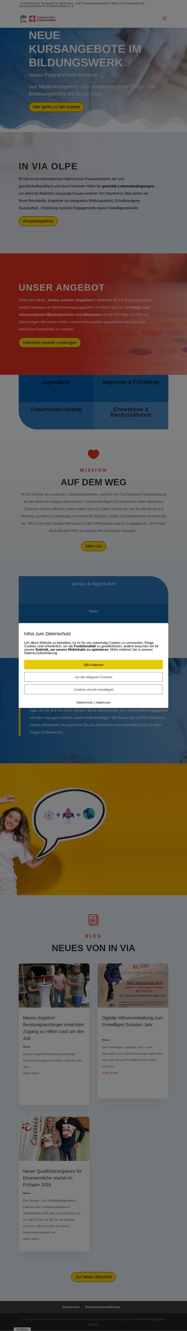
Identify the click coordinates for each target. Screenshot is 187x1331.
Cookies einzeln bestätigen (94, 689)
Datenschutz (84, 702)
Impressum (103, 702)
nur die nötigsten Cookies (93, 677)
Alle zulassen (94, 665)
